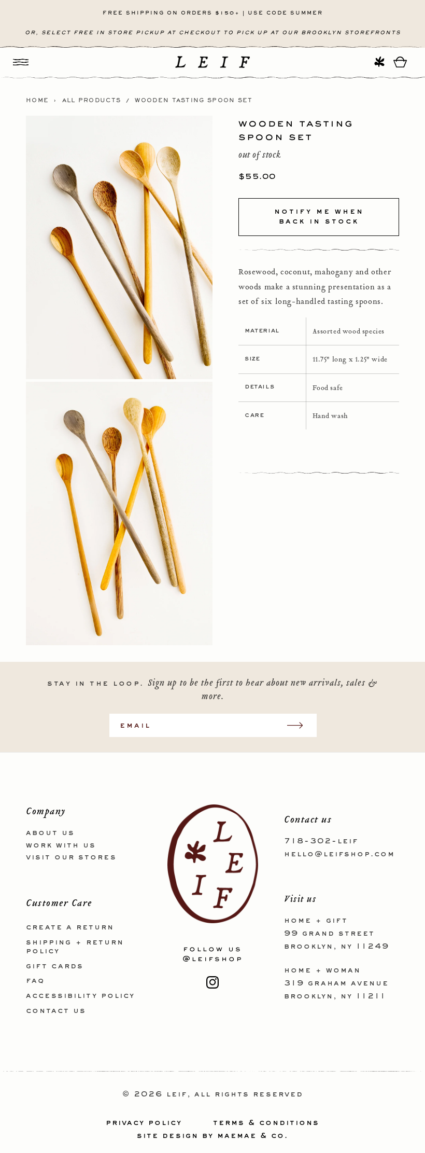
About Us (50, 833)
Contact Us (56, 1011)
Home (37, 100)
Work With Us (61, 845)
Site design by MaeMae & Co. (212, 1136)
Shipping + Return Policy (75, 947)
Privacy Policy (144, 1123)
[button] (20, 62)
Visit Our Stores (71, 857)
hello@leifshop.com (339, 854)
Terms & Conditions (266, 1123)
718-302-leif (321, 841)
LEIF (176, 1094)
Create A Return (70, 927)
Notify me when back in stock (319, 217)
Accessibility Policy (80, 995)
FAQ (35, 980)
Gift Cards (54, 966)
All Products (91, 100)
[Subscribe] (300, 725)
